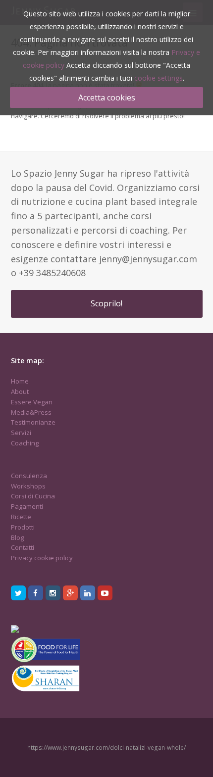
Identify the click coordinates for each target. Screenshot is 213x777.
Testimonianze (33, 422)
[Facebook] (35, 592)
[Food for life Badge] (45, 660)
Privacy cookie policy (42, 557)
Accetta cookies (106, 97)
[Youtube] (105, 592)
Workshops (28, 486)
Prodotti (23, 527)
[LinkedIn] (87, 592)
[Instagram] (53, 592)
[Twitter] (18, 592)
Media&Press (31, 412)
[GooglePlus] (70, 592)
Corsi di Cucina (33, 495)
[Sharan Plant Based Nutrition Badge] (45, 690)
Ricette (21, 516)
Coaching (25, 442)
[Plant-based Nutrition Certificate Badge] (15, 630)
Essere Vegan (32, 401)
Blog (17, 537)
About (20, 391)
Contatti (22, 547)
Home (20, 381)
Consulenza (29, 475)
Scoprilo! (106, 303)
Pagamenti (27, 506)
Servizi (21, 432)
